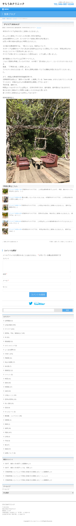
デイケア (39, 27)
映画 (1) (7, 424)
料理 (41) (8, 378)
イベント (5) (9, 374)
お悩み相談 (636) (10, 325)
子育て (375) (9, 354)
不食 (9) (7, 441)
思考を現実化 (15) (10, 399)
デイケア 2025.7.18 (15, 189)
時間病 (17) (8, 387)
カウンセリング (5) (11, 345)
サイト (5, 287)
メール (6, 280)
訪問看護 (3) (9, 321)
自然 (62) (8, 391)
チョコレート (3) (10, 412)
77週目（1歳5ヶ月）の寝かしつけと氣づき (61, 241)
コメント (6, 258)
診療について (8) (10, 453)
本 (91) (7, 337)
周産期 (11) (8, 358)
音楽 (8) (7, 407)
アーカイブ (5, 489)
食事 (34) (8, 428)
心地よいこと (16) (10, 395)
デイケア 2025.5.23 (15, 213)
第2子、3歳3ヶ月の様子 (12, 463)
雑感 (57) (8, 449)
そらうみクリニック (13, 3)
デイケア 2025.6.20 (15, 197)
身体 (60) (8, 383)
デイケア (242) (9, 329)
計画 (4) (7, 436)
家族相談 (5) (9, 341)
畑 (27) (7, 445)
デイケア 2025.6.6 (15, 221)
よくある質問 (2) (10, 350)
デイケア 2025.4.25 (15, 229)
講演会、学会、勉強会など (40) (15, 333)
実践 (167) (8, 432)
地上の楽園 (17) (10, 362)
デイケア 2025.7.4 (15, 205)
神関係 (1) (8, 420)
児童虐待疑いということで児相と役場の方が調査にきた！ (23, 472)
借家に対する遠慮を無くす (10, 241)
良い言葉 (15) (9, 403)
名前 (5, 274)
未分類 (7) (8, 366)
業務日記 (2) (9, 370)
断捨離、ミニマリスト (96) (13, 416)
